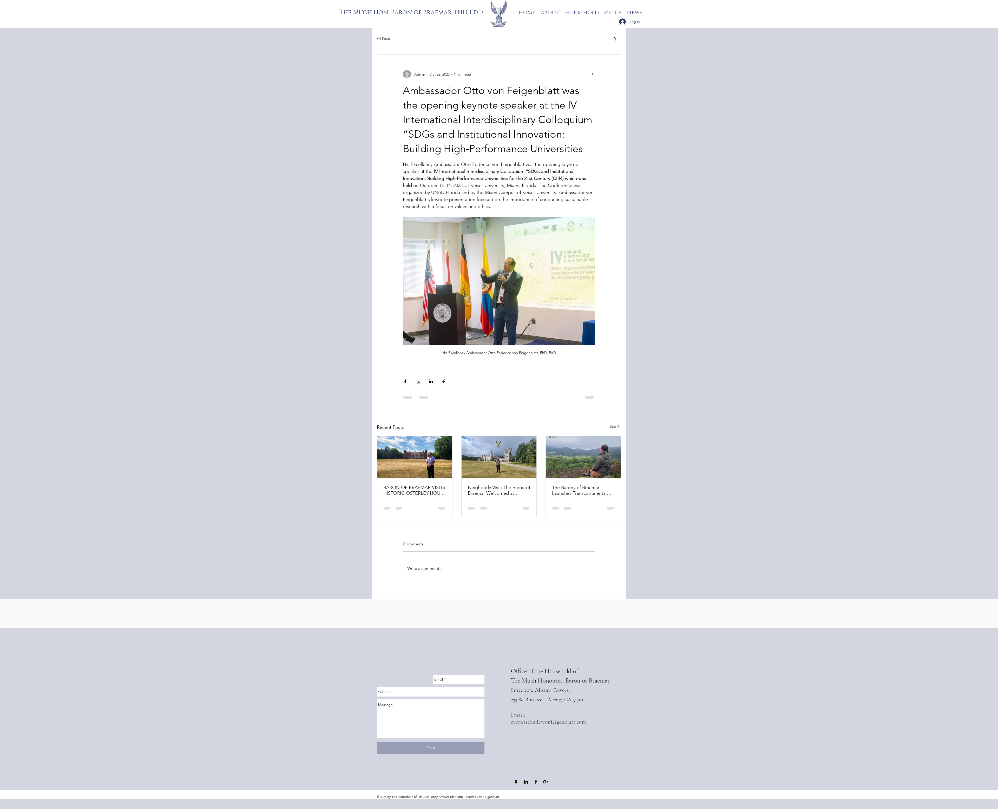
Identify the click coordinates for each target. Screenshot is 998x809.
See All (615, 426)
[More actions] (592, 74)
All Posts (384, 38)
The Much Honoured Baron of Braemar (560, 686)
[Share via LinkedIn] (430, 381)
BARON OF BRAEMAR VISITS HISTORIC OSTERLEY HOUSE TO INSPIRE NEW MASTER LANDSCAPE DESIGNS (414, 490)
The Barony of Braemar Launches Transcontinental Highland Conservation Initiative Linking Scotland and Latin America (583, 490)
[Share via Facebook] (405, 381)
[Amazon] (516, 787)
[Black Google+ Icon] (546, 787)
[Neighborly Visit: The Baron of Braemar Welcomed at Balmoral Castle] (499, 457)
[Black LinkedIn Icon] (526, 787)
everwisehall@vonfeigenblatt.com (548, 727)
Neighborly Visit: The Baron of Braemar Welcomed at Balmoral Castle (499, 490)
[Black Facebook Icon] (536, 787)
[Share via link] (443, 381)
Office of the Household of (544, 676)
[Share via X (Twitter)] (418, 381)
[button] (614, 39)
